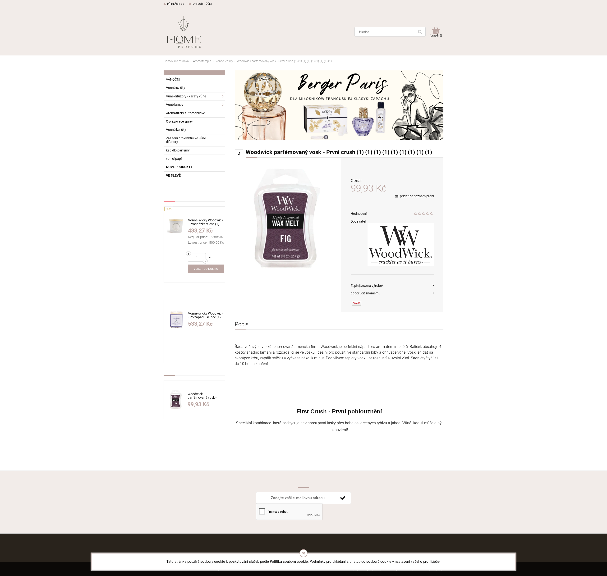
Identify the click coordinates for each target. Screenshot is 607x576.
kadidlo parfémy (178, 150)
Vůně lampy (174, 104)
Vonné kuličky (176, 130)
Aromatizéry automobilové (185, 113)
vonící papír (174, 158)
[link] (339, 105)
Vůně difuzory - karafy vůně (186, 96)
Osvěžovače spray (179, 121)
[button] (392, 285)
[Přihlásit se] (342, 498)
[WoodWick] (401, 244)
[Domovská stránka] (184, 32)
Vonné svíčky (175, 88)
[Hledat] (419, 32)
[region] (339, 105)
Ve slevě (173, 175)
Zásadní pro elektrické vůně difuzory (186, 140)
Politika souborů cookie (289, 561)
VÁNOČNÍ (173, 79)
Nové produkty (179, 167)
